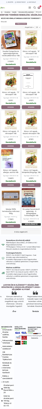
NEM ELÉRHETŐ (31, 224)
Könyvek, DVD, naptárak (26, 12)
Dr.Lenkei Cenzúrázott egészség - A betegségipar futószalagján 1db (31, 212)
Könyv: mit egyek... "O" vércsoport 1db (10, 93)
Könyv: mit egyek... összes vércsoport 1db (31, 132)
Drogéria (7, 12)
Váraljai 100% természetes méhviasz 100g (10, 211)
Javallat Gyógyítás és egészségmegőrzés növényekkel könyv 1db (11, 53)
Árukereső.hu (34, 338)
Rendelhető (11, 64)
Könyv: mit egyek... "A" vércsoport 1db (31, 52)
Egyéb (14, 12)
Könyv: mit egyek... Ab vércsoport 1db (31, 93)
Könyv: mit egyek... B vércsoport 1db (11, 132)
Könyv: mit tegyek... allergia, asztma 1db (10, 171)
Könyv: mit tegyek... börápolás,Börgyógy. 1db (31, 171)
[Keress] (34, 8)
